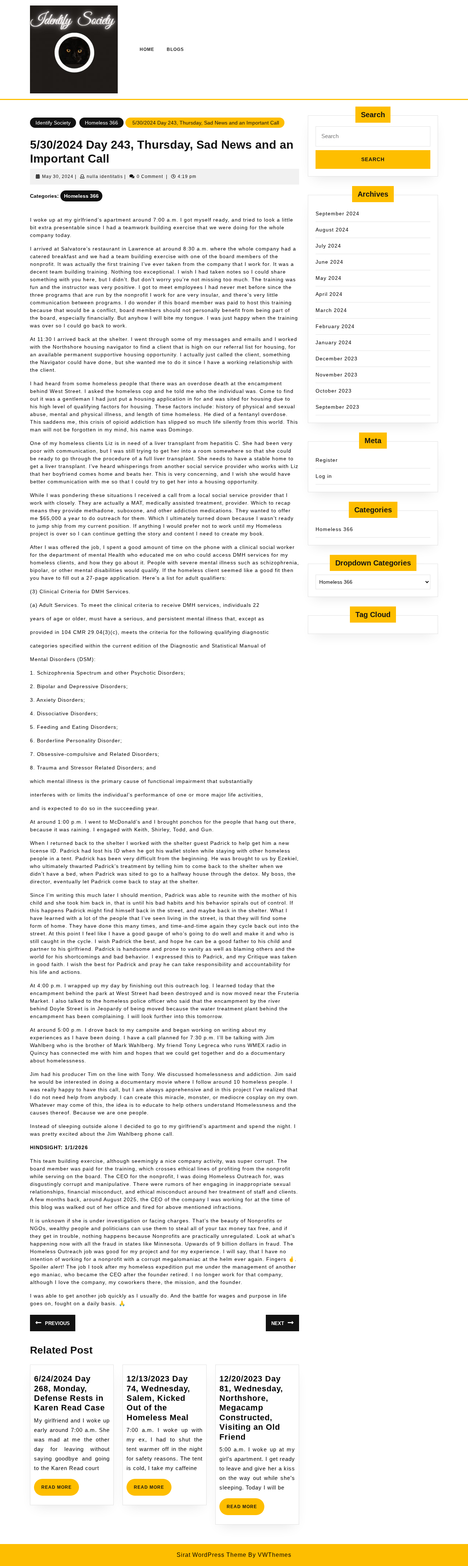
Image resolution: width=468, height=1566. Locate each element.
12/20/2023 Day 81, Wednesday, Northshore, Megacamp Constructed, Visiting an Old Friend (251, 1407)
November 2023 (337, 375)
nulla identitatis (105, 176)
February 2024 (335, 326)
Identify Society (53, 123)
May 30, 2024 (57, 176)
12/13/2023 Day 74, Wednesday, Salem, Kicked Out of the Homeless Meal (158, 1398)
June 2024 (329, 262)
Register (327, 460)
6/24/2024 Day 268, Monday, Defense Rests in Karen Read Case (69, 1393)
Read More (60, 1490)
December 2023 (337, 358)
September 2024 (337, 213)
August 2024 (332, 230)
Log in (324, 476)
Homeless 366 (101, 123)
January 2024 (334, 342)
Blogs (175, 49)
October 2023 (334, 391)
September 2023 (337, 407)
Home (147, 49)
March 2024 (331, 310)
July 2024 (328, 246)
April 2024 (329, 294)
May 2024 (328, 278)
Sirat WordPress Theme (211, 1555)
